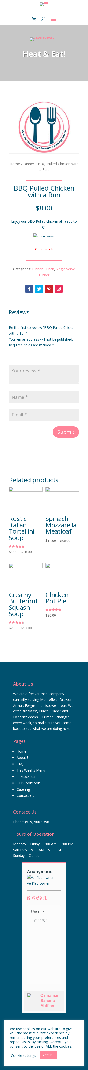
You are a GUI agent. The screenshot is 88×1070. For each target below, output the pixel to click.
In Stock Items (28, 776)
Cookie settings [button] (23, 1055)
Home (15, 163)
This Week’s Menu (31, 770)
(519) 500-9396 (37, 821)
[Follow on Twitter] (39, 289)
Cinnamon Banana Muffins (50, 1000)
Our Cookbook (28, 783)
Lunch (49, 269)
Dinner (28, 163)
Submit (65, 432)
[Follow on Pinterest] (49, 289)
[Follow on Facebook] (29, 289)
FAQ (20, 764)
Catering (23, 789)
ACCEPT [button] (48, 1055)
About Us (24, 757)
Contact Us (25, 795)
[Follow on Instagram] (59, 289)
